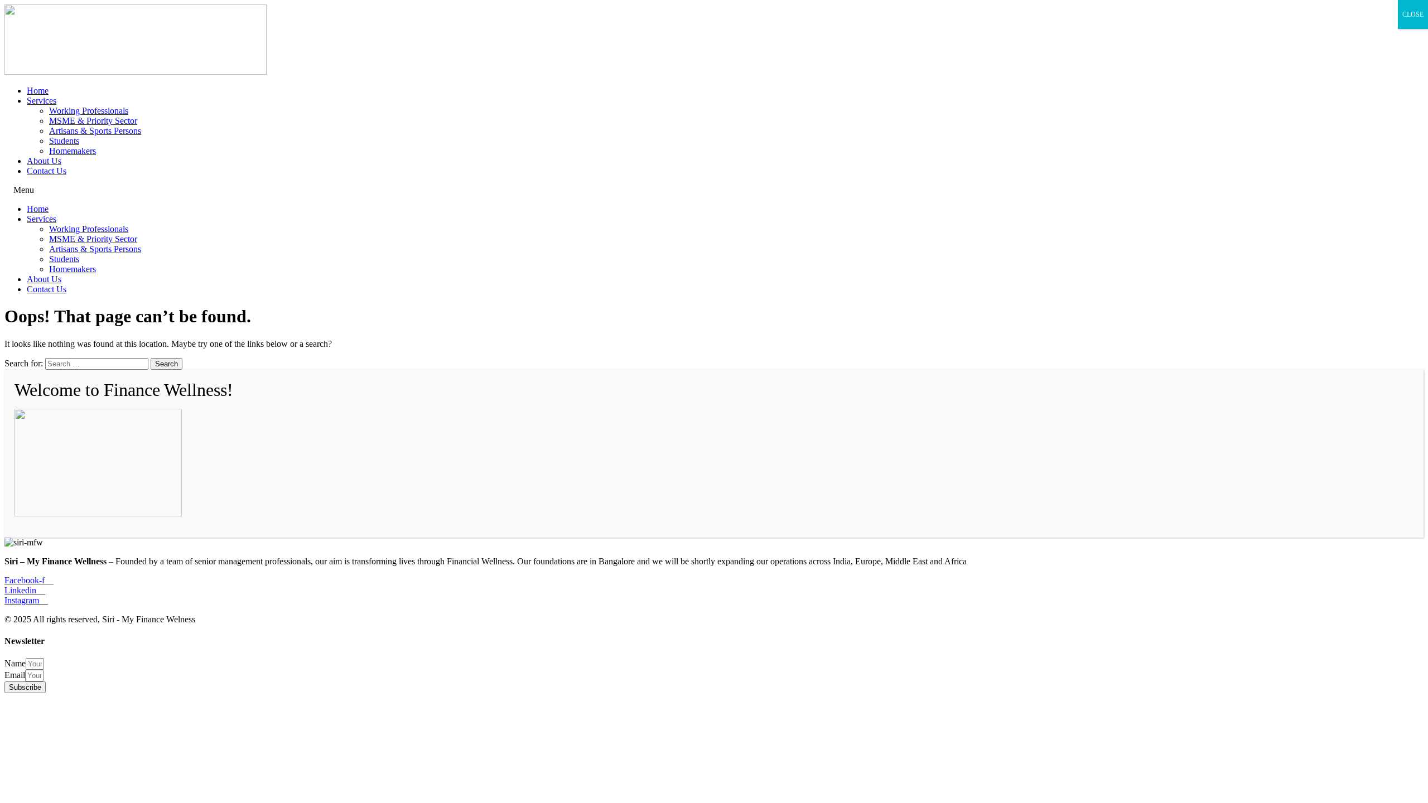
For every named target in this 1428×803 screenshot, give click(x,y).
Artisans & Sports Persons (95, 131)
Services (41, 100)
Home (38, 90)
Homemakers (72, 151)
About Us (44, 161)
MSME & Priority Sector (93, 120)
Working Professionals (88, 110)
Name (15, 663)
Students (64, 141)
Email (14, 675)
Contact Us (46, 171)
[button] (714, 190)
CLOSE (1413, 14)
